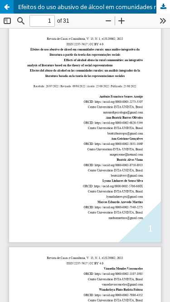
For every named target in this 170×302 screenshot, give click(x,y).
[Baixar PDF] (163, 7)
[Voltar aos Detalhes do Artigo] (7, 7)
